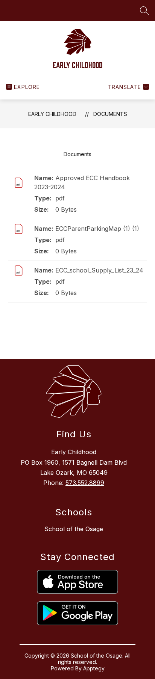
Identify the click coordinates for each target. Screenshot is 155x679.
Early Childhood (52, 114)
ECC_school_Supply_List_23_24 (99, 270)
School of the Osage (73, 529)
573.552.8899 (84, 482)
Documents (110, 114)
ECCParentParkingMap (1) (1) (97, 228)
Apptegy (94, 668)
